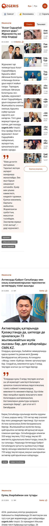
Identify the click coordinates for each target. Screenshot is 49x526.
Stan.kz (17, 131)
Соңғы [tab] (29, 24)
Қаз (29, 6)
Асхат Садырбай (8, 246)
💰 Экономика (26, 14)
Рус (35, 6)
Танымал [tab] (41, 24)
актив (5, 462)
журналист (6, 237)
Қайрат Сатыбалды (17, 462)
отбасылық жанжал (9, 242)
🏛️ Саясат (9, 14)
